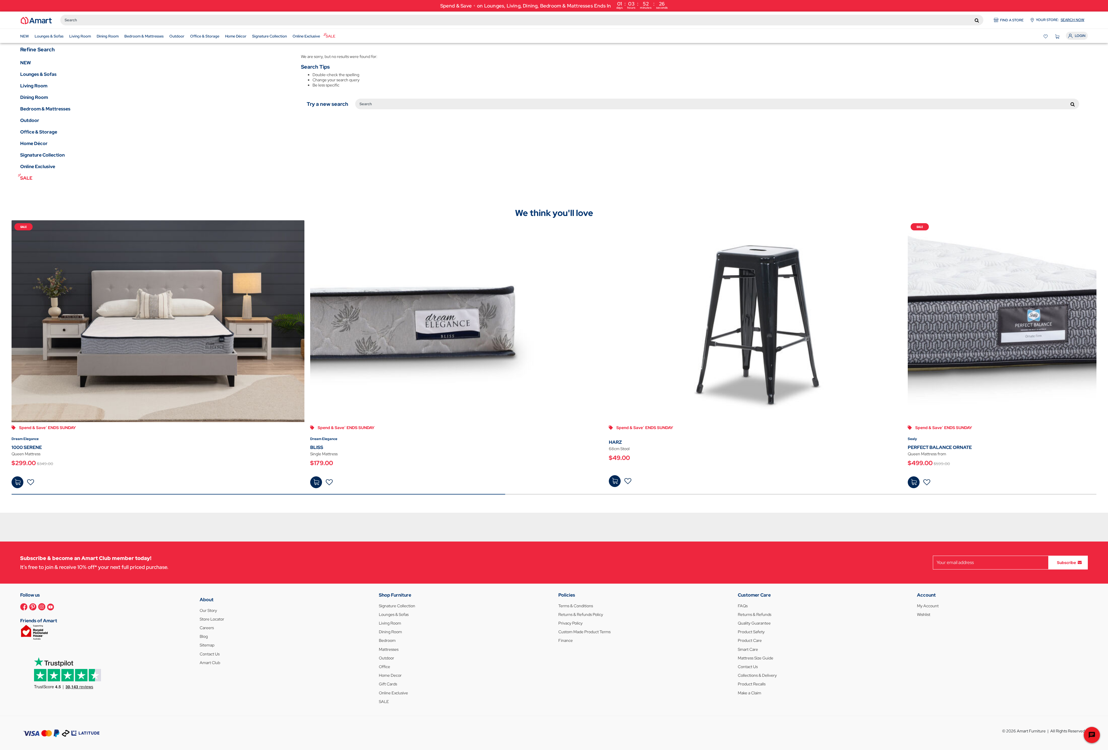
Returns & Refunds (754, 614)
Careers (207, 627)
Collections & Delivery (757, 675)
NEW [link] (25, 63)
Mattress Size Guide (755, 658)
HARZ (615, 442)
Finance (565, 640)
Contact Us (210, 654)
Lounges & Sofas (394, 614)
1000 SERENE (27, 447)
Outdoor (386, 658)
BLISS (316, 447)
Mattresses (388, 649)
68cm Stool (619, 448)
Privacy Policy (570, 623)
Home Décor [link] (34, 143)
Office (384, 666)
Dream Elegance (25, 439)
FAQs (743, 605)
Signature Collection (397, 605)
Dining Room (390, 631)
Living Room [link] (33, 86)
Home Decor (390, 675)
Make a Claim (749, 693)
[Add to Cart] (17, 482)
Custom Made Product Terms (584, 631)
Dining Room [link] (34, 97)
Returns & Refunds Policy (580, 614)
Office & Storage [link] (38, 132)
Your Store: (1060, 20)
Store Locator (212, 619)
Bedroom (387, 640)
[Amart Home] (36, 20)
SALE (384, 701)
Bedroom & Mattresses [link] (45, 109)
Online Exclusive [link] (37, 166)
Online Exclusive (393, 693)
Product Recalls (752, 684)
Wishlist (923, 614)
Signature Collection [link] (42, 155)
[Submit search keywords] (977, 20)
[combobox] (521, 20)
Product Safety (751, 631)
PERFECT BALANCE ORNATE (940, 447)
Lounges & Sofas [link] (38, 74)
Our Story (208, 610)
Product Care (750, 640)
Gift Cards (388, 684)
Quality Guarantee (754, 623)
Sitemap (207, 645)
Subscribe (1066, 562)
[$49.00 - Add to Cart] (614, 481)
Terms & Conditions (575, 605)
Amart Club (210, 662)
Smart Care (748, 649)
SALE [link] (26, 178)
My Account (928, 605)
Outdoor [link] (29, 120)
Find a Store (1012, 20)
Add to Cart (17, 482)
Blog (204, 636)
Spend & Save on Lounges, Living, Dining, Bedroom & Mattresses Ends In (554, 5)
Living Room (390, 623)
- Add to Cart (615, 481)
